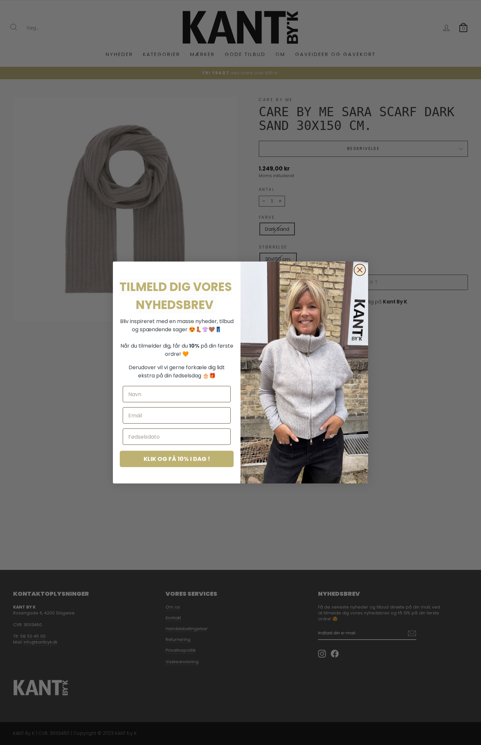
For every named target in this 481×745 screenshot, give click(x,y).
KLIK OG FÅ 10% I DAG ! (177, 459)
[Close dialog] (359, 270)
